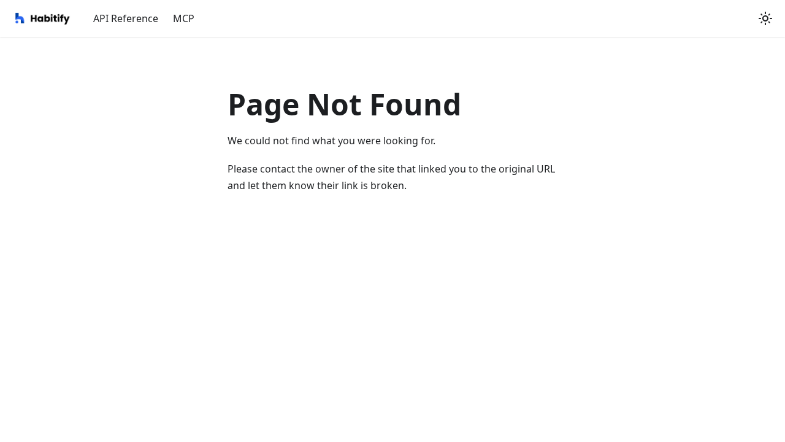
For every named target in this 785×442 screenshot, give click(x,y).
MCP (183, 18)
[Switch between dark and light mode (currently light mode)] (765, 18)
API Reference (125, 18)
